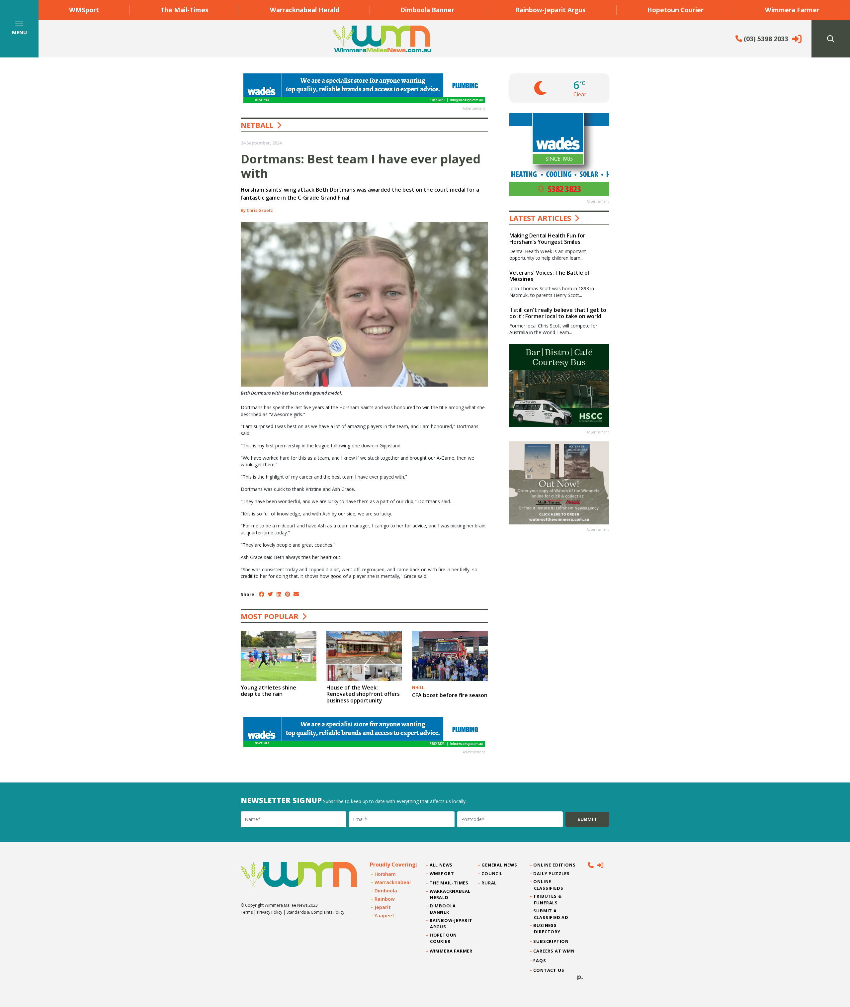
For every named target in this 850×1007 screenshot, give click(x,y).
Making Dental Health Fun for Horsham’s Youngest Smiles (547, 238)
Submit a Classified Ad (551, 914)
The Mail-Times (184, 9)
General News (499, 865)
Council (492, 873)
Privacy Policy (269, 912)
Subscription (551, 941)
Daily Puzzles (552, 873)
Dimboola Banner (427, 9)
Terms (247, 912)
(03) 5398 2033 (765, 38)
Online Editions (555, 865)
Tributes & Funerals (548, 899)
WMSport (84, 9)
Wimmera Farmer (792, 9)
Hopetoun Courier (675, 9)
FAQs (540, 960)
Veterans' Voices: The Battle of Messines (549, 276)
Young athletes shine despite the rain (268, 690)
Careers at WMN (554, 951)
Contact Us (549, 970)
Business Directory (547, 928)
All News (441, 865)
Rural (489, 883)
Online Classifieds (548, 884)
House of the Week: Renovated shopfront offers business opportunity (363, 694)
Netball (257, 125)
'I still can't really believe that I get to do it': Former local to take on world (557, 313)
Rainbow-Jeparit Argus (551, 9)
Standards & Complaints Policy (315, 912)
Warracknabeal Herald (304, 9)
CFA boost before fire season (449, 695)
